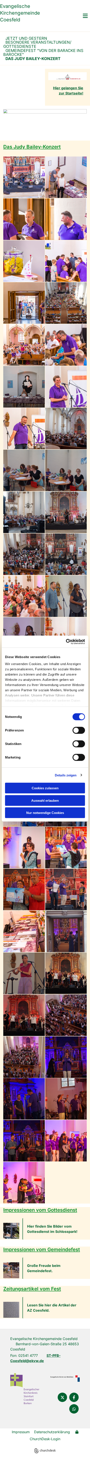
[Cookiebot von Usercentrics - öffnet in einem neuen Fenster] (66, 641)
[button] (79, 16)
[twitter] (62, 1397)
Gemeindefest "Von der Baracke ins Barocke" (43, 52)
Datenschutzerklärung (52, 1432)
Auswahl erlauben (45, 800)
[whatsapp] (74, 1409)
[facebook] (74, 1397)
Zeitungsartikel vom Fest (32, 1289)
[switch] (79, 730)
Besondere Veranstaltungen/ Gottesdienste (37, 44)
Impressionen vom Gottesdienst (40, 1210)
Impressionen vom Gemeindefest (41, 1249)
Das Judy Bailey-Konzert (33, 58)
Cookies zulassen (45, 788)
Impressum (21, 1432)
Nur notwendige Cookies (45, 813)
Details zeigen (65, 775)
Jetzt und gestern (26, 38)
